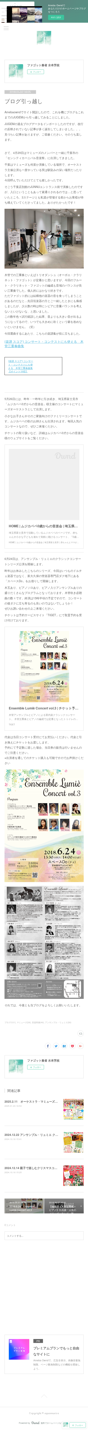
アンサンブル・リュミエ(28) (58, 1022)
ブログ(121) (10, 1022)
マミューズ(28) (24, 1022)
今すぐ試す (56, 17)
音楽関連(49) (38, 1022)
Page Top (44, 1397)
